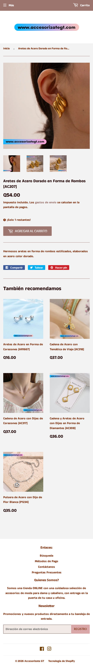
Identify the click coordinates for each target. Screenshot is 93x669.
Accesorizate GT (34, 661)
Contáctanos (46, 567)
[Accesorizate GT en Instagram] (49, 649)
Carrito (84, 5)
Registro (80, 629)
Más (11, 5)
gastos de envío (45, 202)
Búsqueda (46, 556)
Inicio (6, 49)
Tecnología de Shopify (61, 661)
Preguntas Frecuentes (46, 572)
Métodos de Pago (46, 561)
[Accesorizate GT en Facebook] (42, 649)
